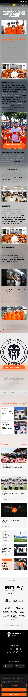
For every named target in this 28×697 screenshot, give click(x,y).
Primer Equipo (5, 531)
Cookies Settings (14, 685)
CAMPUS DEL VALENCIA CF (23, 391)
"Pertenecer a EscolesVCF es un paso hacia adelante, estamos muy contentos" (7, 427)
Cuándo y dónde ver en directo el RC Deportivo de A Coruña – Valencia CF (7, 549)
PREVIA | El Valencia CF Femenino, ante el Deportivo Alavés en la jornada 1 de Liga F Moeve (13, 467)
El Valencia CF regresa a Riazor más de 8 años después (6, 535)
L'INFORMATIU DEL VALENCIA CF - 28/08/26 (11, 521)
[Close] (26, 676)
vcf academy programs (13, 391)
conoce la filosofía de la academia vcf (13, 367)
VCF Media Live (5, 518)
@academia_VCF (7, 331)
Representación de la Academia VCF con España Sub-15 (7, 412)
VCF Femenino (5, 464)
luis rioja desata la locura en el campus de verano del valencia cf (13, 145)
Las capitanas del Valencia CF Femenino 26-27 (13, 493)
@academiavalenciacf (13, 329)
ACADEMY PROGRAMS (4, 391)
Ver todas (24, 403)
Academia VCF (10, 8)
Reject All (14, 690)
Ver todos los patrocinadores (14, 625)
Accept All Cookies (14, 694)
